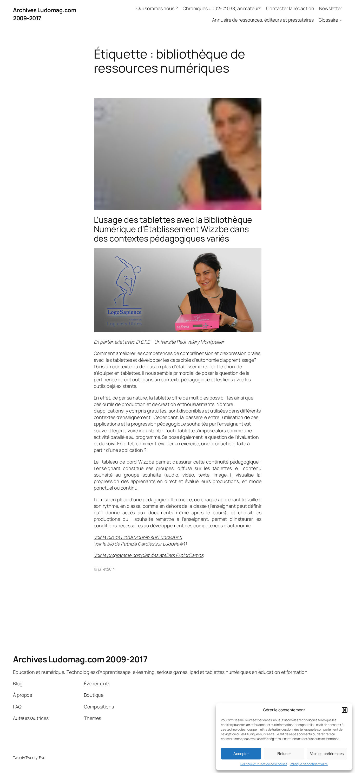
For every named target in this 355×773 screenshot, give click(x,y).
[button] (344, 710)
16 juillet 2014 (104, 569)
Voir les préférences (327, 753)
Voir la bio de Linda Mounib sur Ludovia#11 (138, 537)
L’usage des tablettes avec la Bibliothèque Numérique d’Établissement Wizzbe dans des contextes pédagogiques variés (173, 229)
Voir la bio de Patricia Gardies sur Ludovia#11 (140, 544)
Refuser (284, 753)
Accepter (241, 753)
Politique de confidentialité (309, 764)
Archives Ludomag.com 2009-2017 (80, 659)
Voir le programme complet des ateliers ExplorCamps (148, 555)
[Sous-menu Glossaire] (340, 20)
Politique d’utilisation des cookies (263, 764)
